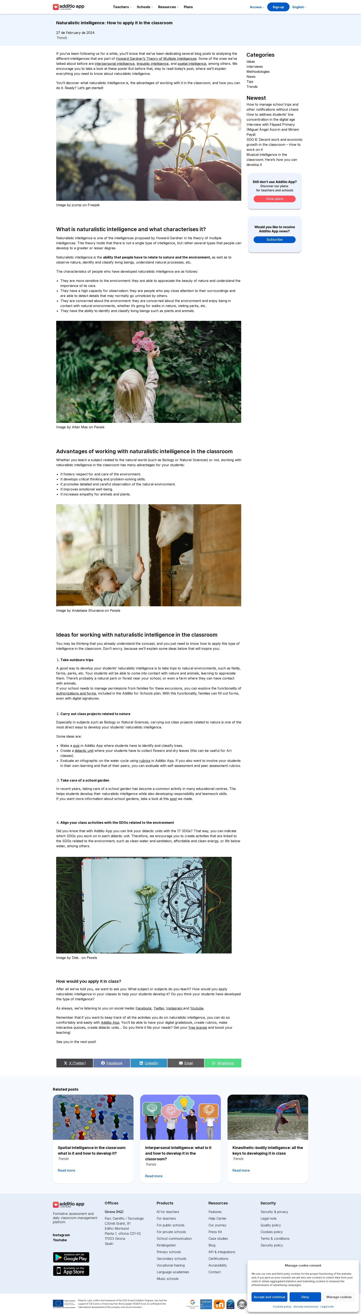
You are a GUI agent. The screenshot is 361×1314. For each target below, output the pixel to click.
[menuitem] (299, 7)
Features (215, 1212)
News (251, 76)
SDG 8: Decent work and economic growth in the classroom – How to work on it (275, 144)
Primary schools (169, 1252)
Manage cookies (339, 1297)
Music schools (168, 1279)
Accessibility (217, 1265)
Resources (167, 7)
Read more (66, 1170)
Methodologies (258, 71)
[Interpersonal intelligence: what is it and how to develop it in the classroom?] (180, 1117)
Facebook (143, 1008)
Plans (188, 7)
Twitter (159, 1008)
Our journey (217, 1225)
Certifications (218, 1258)
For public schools (170, 1225)
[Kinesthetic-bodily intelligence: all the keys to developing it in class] (268, 1117)
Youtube (196, 1008)
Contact (214, 1272)
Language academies (173, 1272)
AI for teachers (168, 1212)
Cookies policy (282, 1306)
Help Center (217, 1218)
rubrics (144, 761)
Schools (143, 7)
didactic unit (84, 750)
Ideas (251, 61)
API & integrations (221, 1252)
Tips (250, 81)
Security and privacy (306, 1306)
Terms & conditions (275, 1238)
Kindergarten (166, 1245)
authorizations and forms (76, 693)
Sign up (278, 7)
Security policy (272, 1245)
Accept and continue (269, 1297)
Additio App (110, 1022)
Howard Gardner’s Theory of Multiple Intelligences (156, 58)
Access (256, 7)
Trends (61, 38)
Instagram (174, 1008)
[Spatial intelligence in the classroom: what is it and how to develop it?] (93, 1117)
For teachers (166, 1218)
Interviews (255, 66)
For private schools (171, 1232)
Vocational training (171, 1265)
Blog (211, 1245)
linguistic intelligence (153, 63)
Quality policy (271, 1225)
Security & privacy (274, 1212)
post (173, 799)
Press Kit (215, 1232)
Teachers (121, 7)
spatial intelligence (192, 63)
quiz (76, 745)
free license (198, 1027)
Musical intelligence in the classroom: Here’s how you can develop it (272, 159)
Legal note (327, 1306)
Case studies (218, 1238)
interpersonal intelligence (115, 63)
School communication (174, 1238)
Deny (305, 1297)
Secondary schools (171, 1258)
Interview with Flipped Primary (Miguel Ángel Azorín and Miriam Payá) (273, 129)
